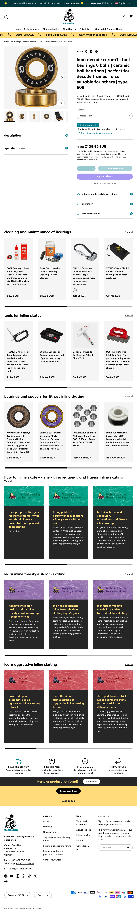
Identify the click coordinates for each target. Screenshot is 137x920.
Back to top (68, 800)
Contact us (91, 781)
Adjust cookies (83, 829)
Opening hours (50, 832)
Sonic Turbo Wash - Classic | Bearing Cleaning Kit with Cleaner (50, 273)
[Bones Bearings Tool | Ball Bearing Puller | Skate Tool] (85, 335)
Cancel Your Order (68, 791)
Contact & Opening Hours (109, 29)
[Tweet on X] (85, 51)
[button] (131, 17)
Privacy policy (83, 835)
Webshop (47, 826)
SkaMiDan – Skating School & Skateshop (25, 908)
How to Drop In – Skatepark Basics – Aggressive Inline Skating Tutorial (24, 701)
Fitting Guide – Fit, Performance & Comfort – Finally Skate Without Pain (68, 517)
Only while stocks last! (78, 35)
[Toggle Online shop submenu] (38, 29)
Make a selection (115, 168)
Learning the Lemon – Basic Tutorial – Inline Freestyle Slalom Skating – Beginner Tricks (24, 611)
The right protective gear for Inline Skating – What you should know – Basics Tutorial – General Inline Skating (24, 519)
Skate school (50, 29)
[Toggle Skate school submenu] (58, 29)
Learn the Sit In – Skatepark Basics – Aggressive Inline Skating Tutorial (68, 701)
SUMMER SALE (9, 35)
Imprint (79, 840)
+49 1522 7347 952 (20, 860)
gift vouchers (18, 3)
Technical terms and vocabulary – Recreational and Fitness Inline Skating (112, 517)
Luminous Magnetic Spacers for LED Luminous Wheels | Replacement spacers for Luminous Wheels (117, 439)
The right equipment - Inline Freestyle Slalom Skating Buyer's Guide (66, 609)
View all (129, 232)
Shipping (122, 157)
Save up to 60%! (41, 35)
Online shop (30, 29)
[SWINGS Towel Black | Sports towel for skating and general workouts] (118, 252)
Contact (47, 821)
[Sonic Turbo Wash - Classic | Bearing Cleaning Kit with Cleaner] (52, 252)
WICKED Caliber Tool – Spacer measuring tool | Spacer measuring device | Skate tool (52, 356)
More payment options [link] (105, 183)
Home (18, 29)
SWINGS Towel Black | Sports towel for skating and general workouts (117, 273)
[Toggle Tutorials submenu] (91, 29)
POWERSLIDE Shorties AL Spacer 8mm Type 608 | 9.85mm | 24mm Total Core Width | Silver (84, 439)
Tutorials (84, 29)
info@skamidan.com (22, 868)
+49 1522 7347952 (25, 863)
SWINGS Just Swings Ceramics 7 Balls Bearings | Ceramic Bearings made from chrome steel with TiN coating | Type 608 (51, 440)
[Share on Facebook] (91, 51)
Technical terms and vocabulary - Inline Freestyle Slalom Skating (112, 609)
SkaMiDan (68, 29)
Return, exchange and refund (57, 845)
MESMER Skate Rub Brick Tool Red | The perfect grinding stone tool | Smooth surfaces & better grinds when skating (118, 359)
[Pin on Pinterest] (96, 51)
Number (80, 110)
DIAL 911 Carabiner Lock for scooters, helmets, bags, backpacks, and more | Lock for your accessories (84, 276)
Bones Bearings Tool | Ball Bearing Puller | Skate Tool (84, 355)
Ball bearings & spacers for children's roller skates (27, 42)
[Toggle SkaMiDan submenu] (75, 29)
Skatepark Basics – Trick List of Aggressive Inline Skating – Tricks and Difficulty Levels (112, 701)
